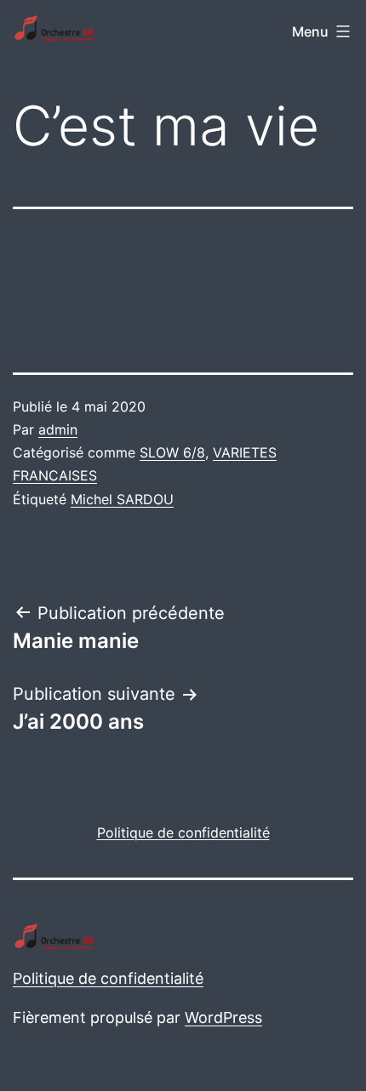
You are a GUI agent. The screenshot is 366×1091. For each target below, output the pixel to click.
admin (57, 429)
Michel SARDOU (122, 499)
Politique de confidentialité (108, 978)
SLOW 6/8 (172, 452)
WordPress (223, 1017)
